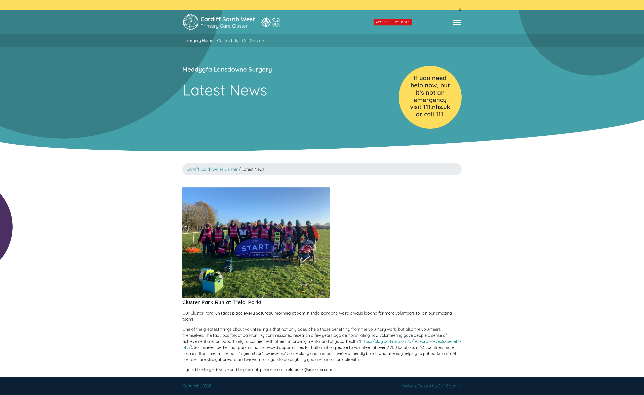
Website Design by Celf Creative (432, 385)
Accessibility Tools (393, 22)
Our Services (254, 40)
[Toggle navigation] (457, 22)
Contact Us (227, 40)
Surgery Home (199, 40)
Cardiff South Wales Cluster (212, 169)
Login (433, 22)
